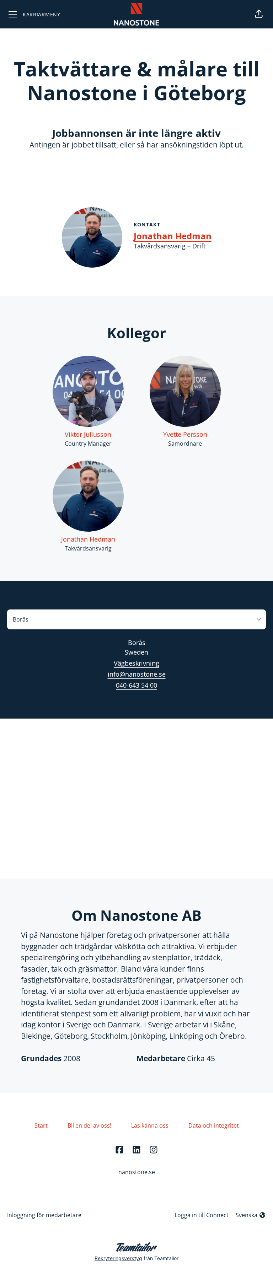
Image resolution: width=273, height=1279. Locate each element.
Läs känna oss (149, 1125)
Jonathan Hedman (173, 236)
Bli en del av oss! (89, 1125)
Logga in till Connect (202, 1215)
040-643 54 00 (136, 685)
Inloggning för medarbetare (44, 1215)
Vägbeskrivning (136, 663)
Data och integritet (213, 1125)
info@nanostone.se (137, 674)
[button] (259, 14)
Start (41, 1125)
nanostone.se (136, 1172)
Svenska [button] (248, 1215)
